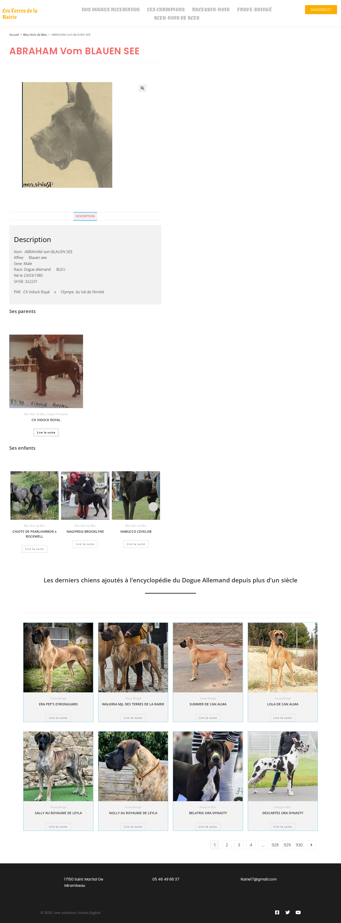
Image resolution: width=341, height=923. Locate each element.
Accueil (14, 34)
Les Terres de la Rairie (19, 13)
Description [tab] (85, 216)
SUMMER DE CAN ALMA (208, 704)
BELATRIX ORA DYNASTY (208, 813)
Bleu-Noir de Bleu (177, 17)
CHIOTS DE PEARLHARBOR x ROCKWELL (35, 534)
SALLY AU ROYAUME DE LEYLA (58, 813)
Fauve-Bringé (254, 9)
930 (299, 845)
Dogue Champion (57, 414)
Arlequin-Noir (211, 9)
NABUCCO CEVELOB (135, 531)
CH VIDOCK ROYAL (46, 420)
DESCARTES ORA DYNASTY (282, 813)
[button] (142, 88)
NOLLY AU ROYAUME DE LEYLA (133, 813)
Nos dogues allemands (111, 9)
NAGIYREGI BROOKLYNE (85, 531)
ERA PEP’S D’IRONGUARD (58, 704)
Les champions (166, 9)
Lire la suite (46, 432)
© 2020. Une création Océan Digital (70, 912)
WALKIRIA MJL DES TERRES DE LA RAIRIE (133, 704)
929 (287, 845)
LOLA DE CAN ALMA (282, 704)
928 (275, 845)
